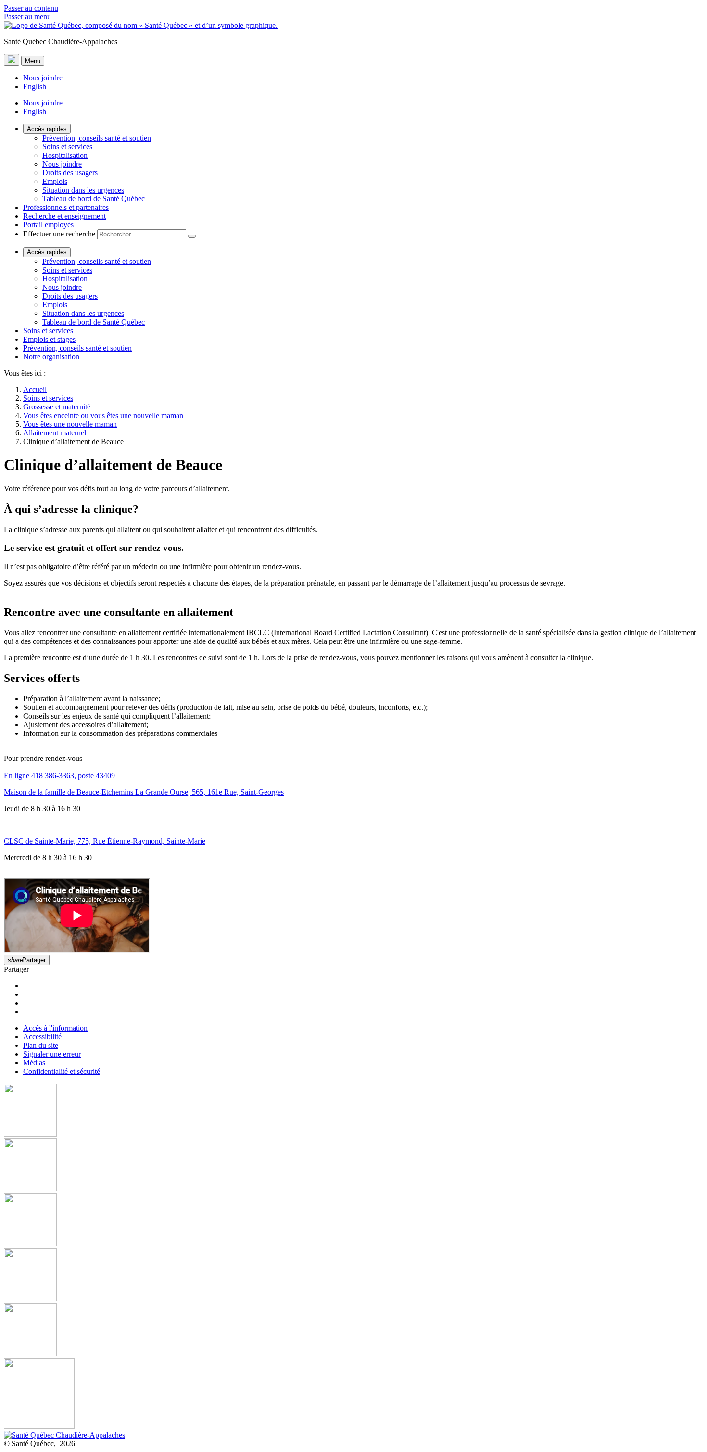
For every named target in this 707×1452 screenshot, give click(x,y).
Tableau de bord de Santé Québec (93, 199)
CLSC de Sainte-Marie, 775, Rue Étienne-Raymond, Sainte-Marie (104, 841)
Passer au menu (27, 17)
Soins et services (67, 147)
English (34, 86)
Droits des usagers (70, 173)
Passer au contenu (31, 8)
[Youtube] (353, 1220)
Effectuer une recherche (59, 234)
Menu (32, 61)
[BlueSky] (353, 1394)
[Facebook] (353, 1111)
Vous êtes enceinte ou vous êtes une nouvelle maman (103, 415)
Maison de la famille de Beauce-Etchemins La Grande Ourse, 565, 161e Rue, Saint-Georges (144, 792)
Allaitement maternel (54, 433)
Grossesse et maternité (56, 407)
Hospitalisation (65, 155)
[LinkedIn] (353, 1330)
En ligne (16, 776)
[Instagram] (353, 1165)
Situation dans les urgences (83, 190)
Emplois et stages (49, 339)
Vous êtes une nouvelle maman (70, 424)
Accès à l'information (55, 1028)
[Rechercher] (192, 236)
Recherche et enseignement (64, 216)
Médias (34, 1063)
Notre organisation (51, 357)
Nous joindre (43, 78)
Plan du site (40, 1045)
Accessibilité (42, 1037)
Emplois (54, 181)
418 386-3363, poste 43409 (73, 776)
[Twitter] (353, 1275)
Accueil (35, 389)
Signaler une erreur (52, 1054)
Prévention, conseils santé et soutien (96, 138)
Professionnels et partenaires (66, 207)
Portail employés (48, 225)
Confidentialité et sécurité (61, 1071)
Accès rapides (47, 128)
